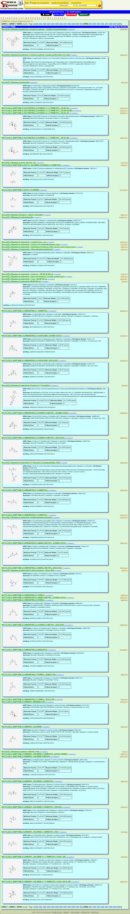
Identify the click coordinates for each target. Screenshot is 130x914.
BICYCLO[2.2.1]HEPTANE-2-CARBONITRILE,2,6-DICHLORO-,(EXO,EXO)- (30, 360)
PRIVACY (66, 912)
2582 (44, 24)
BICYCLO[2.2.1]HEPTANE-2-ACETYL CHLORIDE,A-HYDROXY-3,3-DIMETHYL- (32, 165)
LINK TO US (95, 912)
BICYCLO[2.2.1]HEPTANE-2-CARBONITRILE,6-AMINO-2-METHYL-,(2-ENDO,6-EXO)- (34, 598)
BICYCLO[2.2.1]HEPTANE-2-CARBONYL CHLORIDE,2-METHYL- (26, 756)
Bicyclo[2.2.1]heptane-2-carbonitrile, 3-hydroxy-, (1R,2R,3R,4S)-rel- (27, 274)
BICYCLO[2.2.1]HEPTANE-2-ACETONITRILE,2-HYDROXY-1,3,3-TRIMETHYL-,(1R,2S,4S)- (35, 113)
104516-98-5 (124, 490)
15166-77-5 (124, 274)
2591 (81, 24)
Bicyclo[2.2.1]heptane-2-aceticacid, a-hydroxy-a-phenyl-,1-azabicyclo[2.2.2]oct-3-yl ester (36, 55)
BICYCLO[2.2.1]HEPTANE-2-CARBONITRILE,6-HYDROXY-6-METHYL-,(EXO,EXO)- (33, 625)
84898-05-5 (124, 600)
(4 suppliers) (43, 190)
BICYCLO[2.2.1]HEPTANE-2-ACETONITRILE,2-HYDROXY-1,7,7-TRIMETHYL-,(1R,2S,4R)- (35, 138)
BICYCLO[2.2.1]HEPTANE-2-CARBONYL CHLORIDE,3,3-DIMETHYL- (28, 781)
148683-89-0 (124, 413)
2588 (69, 24)
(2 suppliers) (71, 29)
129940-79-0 (124, 881)
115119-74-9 (124, 336)
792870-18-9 (124, 568)
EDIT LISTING (75, 912)
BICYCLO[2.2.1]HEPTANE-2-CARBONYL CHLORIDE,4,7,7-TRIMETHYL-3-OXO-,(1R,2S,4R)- (36, 882)
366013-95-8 (124, 138)
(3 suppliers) (73, 108)
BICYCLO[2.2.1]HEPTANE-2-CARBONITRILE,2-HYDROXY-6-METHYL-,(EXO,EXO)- (33, 438)
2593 (90, 24)
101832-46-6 (124, 462)
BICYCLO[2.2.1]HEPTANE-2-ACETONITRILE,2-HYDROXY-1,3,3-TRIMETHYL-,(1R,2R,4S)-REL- (37, 110)
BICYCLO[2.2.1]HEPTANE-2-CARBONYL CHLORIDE (22, 727)
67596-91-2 (124, 807)
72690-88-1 (124, 857)
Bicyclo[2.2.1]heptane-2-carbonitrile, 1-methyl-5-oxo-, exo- (24, 242)
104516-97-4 (124, 311)
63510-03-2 (124, 249)
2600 (119, 24)
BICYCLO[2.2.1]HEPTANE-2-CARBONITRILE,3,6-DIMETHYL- (25, 515)
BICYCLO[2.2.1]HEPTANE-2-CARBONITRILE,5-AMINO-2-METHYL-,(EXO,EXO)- (32, 568)
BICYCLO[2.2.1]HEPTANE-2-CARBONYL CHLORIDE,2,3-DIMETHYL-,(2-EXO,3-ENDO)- (35, 754)
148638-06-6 (124, 438)
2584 (53, 24)
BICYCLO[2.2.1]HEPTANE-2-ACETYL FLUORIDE (20, 190)
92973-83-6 (124, 244)
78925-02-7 (124, 165)
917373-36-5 (124, 190)
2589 (73, 24)
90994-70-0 (124, 247)
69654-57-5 (124, 674)
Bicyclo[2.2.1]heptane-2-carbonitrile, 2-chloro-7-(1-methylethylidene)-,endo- (31, 244)
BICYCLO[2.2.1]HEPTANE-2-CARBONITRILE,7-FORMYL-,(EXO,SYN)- (28, 699)
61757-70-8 (124, 162)
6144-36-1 (124, 570)
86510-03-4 (124, 754)
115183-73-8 (124, 360)
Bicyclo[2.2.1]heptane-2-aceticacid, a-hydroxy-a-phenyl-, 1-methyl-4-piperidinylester (34, 29)
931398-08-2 (124, 650)
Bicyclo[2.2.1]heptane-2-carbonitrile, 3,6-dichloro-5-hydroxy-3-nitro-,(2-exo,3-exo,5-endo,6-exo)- (39, 247)
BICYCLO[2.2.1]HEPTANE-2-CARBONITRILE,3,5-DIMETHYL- (25, 490)
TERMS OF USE (57, 912)
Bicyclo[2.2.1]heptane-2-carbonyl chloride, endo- (21, 752)
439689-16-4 (124, 113)
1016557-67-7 (123, 217)
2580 (36, 24)
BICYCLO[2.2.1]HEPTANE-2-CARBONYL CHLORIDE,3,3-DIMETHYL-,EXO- (30, 832)
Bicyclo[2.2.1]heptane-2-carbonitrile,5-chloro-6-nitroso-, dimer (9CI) (28, 570)
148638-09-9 (124, 625)
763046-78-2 (124, 597)
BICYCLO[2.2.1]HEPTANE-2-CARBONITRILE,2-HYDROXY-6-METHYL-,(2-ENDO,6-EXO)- (35, 413)
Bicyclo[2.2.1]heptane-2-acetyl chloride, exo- (19, 163)
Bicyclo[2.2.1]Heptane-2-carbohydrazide (17, 217)
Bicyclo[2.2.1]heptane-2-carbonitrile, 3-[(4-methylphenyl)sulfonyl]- (27, 249)
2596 (102, 24)
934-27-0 (125, 751)
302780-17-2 (124, 515)
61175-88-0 (124, 832)
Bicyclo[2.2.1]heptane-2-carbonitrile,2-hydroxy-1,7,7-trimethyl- (26, 385)
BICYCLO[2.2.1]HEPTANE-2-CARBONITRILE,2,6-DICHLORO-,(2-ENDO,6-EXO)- (32, 336)
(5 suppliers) (33, 82)
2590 (77, 24)
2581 (40, 24)
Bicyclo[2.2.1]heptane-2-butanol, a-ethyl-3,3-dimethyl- (22, 215)
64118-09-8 (124, 82)
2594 (94, 24)
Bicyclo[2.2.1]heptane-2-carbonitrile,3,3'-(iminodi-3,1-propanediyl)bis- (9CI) (31, 463)
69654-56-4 (124, 699)
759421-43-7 (124, 543)
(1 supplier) (73, 55)
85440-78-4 (124, 781)
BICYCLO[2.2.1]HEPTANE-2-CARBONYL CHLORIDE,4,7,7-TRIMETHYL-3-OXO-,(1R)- (34, 857)
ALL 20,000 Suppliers (74, 12)
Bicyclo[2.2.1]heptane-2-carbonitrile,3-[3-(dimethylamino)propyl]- (27, 517)
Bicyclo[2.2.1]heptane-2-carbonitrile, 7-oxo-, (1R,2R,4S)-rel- (24, 279)
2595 (98, 24)
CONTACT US (85, 912)
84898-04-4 (124, 595)
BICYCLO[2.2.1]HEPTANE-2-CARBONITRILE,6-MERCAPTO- (25, 650)
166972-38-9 (124, 756)
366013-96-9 (124, 108)
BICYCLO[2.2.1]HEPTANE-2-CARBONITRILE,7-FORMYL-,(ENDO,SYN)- (29, 675)
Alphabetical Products (56, 12)
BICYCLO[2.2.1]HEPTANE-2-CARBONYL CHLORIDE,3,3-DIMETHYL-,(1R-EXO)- (32, 807)
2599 (115, 24)
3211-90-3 (125, 281)
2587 (65, 24)
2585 (57, 24)
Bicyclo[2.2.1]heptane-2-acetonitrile (15, 82)
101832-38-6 (124, 29)
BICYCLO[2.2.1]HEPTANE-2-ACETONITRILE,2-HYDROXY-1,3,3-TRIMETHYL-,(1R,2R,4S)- (35, 108)
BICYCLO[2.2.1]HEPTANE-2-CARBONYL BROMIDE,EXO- (23, 702)
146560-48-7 (124, 279)
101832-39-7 (124, 55)
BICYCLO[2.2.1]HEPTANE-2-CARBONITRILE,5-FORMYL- (23, 595)
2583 (49, 24)
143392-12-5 (124, 242)
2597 (106, 24)
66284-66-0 (124, 276)
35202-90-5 (124, 727)
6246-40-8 (124, 385)
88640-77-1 (124, 215)
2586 (61, 24)
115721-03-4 (124, 702)
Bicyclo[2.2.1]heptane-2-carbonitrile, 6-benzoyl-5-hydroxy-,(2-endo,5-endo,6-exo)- (33, 277)
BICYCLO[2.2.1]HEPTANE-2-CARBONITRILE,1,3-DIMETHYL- (25, 311)
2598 (110, 24)
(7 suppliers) (46, 727)
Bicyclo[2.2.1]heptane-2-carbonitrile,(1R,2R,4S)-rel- (21, 281)
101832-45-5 (124, 517)
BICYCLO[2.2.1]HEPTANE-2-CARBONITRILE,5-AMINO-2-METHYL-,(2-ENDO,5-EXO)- (34, 543)
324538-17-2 (124, 110)
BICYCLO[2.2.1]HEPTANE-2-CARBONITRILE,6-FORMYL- (23, 600)
